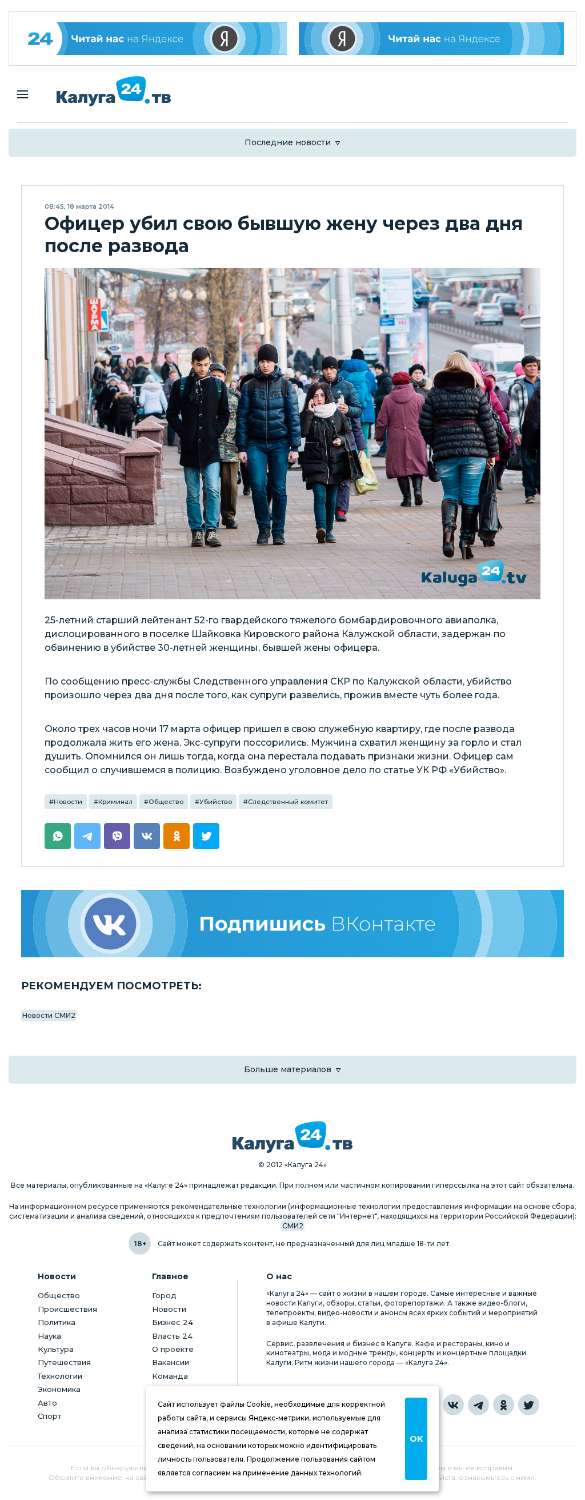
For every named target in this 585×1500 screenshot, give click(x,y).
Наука (49, 1335)
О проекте (173, 1349)
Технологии (60, 1375)
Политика (56, 1322)
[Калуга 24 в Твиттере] (528, 1404)
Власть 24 (172, 1335)
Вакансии (170, 1362)
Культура (56, 1349)
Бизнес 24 (172, 1322)
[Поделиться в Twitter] (206, 836)
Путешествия (64, 1362)
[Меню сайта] (22, 94)
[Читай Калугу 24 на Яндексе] (154, 38)
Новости (68, 802)
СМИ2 (292, 1226)
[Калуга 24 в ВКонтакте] (453, 1404)
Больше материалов (287, 1069)
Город (164, 1295)
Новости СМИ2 (48, 1015)
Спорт (50, 1416)
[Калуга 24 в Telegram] (478, 1404)
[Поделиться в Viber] (117, 836)
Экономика (59, 1389)
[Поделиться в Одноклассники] (176, 836)
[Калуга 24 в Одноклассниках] (503, 1404)
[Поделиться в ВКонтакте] (147, 836)
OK (416, 1439)
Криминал (115, 802)
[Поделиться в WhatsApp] (57, 836)
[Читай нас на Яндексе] (431, 38)
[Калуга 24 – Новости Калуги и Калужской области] (114, 91)
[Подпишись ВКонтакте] (292, 923)
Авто (47, 1402)
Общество (166, 802)
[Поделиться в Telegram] (87, 836)
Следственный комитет (288, 802)
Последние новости (288, 142)
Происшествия (67, 1309)
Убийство (215, 802)
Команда (170, 1375)
